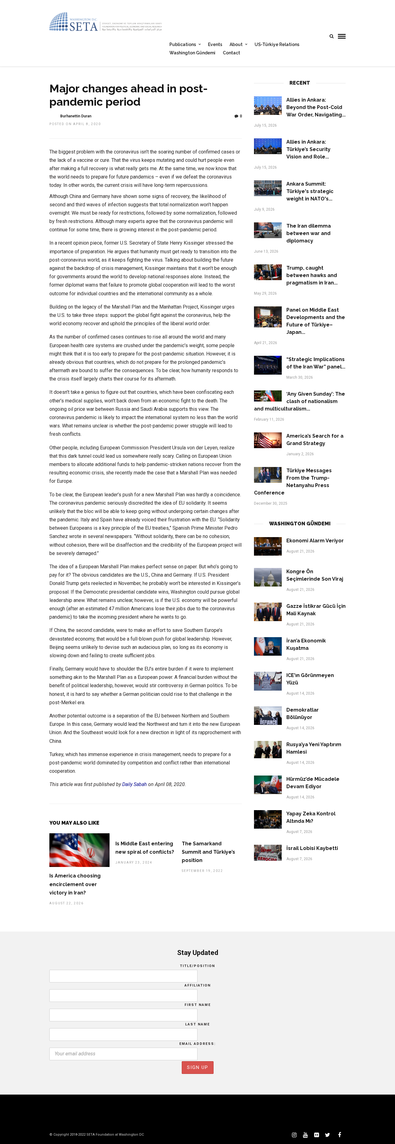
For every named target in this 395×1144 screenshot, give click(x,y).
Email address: (197, 1044)
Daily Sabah (134, 784)
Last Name (197, 1024)
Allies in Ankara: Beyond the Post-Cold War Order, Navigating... (316, 107)
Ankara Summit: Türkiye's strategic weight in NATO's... (310, 191)
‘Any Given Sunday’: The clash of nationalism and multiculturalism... (299, 401)
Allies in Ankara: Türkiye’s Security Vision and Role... (308, 149)
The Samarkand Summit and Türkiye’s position (208, 852)
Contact (231, 52)
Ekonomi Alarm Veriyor (315, 541)
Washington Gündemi (192, 52)
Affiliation (198, 985)
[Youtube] (305, 1135)
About (236, 44)
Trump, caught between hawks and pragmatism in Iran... (312, 275)
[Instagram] (294, 1135)
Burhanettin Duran (75, 116)
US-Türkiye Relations (277, 44)
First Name (198, 1005)
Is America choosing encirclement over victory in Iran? (75, 884)
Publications (182, 44)
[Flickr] (316, 1135)
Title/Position (197, 966)
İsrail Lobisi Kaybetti (312, 848)
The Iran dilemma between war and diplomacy (308, 233)
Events (215, 44)
